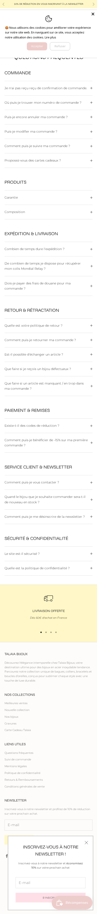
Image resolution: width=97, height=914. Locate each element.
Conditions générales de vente (25, 786)
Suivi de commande (18, 759)
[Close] (93, 14)
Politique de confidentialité (22, 773)
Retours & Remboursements (24, 779)
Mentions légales (16, 766)
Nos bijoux (11, 716)
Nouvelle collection (17, 710)
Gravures (10, 723)
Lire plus (50, 37)
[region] (48, 609)
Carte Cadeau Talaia (18, 730)
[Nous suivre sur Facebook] (7, 856)
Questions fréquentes (19, 753)
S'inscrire (50, 897)
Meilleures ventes (16, 703)
